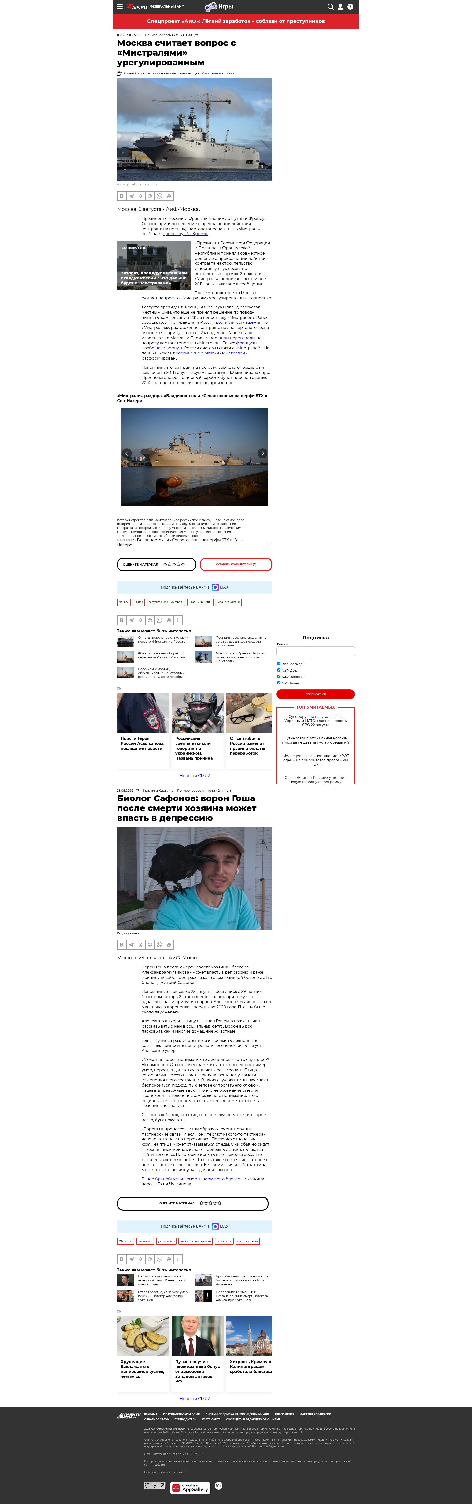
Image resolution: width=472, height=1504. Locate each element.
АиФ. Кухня (290, 683)
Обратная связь (156, 1419)
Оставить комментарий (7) (236, 564)
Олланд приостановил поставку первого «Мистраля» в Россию (163, 639)
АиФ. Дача (290, 670)
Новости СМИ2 (195, 775)
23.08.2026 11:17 (128, 790)
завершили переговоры (230, 338)
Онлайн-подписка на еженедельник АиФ (237, 1414)
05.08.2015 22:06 (129, 35)
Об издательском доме (181, 1414)
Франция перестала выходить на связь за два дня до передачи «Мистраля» (241, 641)
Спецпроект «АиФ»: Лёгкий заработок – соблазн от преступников (236, 21)
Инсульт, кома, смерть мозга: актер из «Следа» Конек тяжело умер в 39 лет (162, 1280)
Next (262, 453)
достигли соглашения (239, 322)
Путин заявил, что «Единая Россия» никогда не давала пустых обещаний (315, 740)
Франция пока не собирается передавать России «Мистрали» (163, 655)
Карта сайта (211, 1419)
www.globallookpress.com (137, 184)
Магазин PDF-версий (315, 1414)
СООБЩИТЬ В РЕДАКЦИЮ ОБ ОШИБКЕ (253, 1419)
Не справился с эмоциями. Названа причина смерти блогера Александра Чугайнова (242, 1296)
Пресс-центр (284, 1414)
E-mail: (282, 644)
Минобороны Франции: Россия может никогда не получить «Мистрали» (240, 657)
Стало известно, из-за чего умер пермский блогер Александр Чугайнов (163, 1296)
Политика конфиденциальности (165, 1472)
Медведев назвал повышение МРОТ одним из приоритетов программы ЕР (316, 760)
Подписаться (316, 694)
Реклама (151, 1414)
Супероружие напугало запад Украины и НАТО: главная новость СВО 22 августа (315, 721)
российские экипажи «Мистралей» (211, 353)
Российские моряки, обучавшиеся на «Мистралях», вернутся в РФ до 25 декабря (161, 673)
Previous (127, 453)
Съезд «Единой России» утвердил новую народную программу (316, 780)
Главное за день (294, 664)
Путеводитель (185, 1419)
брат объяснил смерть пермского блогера (199, 1179)
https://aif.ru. (158, 1464)
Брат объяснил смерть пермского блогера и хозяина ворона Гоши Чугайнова (242, 1280)
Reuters (126, 540)
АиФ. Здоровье (293, 677)
